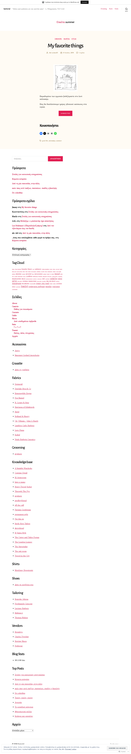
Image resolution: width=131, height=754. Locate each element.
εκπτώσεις (45, 276)
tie (50, 274)
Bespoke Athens (21, 599)
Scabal (17, 435)
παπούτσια (32, 281)
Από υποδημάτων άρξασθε (25, 321)
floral (26, 271)
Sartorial (7, 9)
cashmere (38, 269)
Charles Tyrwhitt (22, 636)
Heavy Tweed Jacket (23, 487)
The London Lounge (23, 542)
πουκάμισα (16, 283)
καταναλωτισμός (29, 278)
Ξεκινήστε (84, 2)
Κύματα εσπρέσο (19, 179)
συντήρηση (18, 286)
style (74, 39)
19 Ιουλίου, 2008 (68, 53)
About (14, 303)
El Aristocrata (20, 477)
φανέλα (48, 286)
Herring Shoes (21, 641)
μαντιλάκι (47, 278)
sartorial (28, 274)
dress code (14, 271)
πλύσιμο (57, 281)
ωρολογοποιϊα (14, 289)
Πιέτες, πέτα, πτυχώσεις (24, 333)
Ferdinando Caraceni (23, 604)
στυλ (13, 287)
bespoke (24, 269)
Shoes (33, 274)
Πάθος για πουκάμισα (23, 309)
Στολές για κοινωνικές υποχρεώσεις (27, 174)
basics (13, 269)
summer (59, 141)
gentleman (39, 271)
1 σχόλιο (81, 53)
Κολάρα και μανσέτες (24, 716)
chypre (51, 269)
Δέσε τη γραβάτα (22, 370)
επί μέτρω (49, 276)
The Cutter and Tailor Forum (27, 537)
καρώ (23, 279)
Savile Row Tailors (22, 523)
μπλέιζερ (53, 278)
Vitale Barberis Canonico (25, 439)
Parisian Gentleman (23, 510)
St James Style (20, 533)
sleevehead (19, 528)
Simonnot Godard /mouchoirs (27, 355)
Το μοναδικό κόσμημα (24, 707)
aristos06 (55, 53)
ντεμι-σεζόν (19, 281)
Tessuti (15, 330)
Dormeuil (19, 384)
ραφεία (54, 283)
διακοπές (40, 276)
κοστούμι (35, 278)
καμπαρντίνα (16, 279)
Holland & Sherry (22, 416)
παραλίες (44, 281)
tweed (57, 274)
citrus (54, 269)
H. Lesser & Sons (22, 402)
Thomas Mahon (21, 617)
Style (111, 9)
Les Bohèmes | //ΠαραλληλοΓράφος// (27, 226)
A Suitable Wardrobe (23, 468)
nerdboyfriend (21, 500)
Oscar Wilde (58, 271)
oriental (54, 271)
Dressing (104, 9)
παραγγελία (39, 281)
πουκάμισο (25, 283)
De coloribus (17, 193)
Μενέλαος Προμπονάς (24, 570)
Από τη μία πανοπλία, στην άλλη (25, 183)
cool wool (57, 269)
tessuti (48, 274)
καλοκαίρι (52, 141)
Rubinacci (19, 613)
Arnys (17, 350)
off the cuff (19, 505)
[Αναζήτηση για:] (29, 159)
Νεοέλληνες (20, 276)
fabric (24, 271)
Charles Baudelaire (45, 269)
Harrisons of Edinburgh (24, 407)
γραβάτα (29, 276)
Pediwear (19, 646)
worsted (15, 276)
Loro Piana (19, 430)
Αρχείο (15, 336)
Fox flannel (19, 398)
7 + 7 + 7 (17, 327)
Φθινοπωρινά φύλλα (23, 711)
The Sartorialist (21, 546)
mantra (67, 39)
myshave (18, 454)
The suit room (21, 551)
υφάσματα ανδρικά (37, 286)
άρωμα (24, 276)
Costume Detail (21, 473)
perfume (13, 274)
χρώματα (56, 286)
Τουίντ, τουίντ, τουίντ (24, 698)
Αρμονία (18, 702)
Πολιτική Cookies (70, 749)
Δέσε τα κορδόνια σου (24, 585)
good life (45, 141)
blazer (30, 269)
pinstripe (18, 274)
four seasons (33, 271)
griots (46, 271)
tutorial (52, 274)
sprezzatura (38, 274)
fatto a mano (20, 482)
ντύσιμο (25, 281)
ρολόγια (59, 283)
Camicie (15, 306)
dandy (61, 269)
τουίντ (24, 286)
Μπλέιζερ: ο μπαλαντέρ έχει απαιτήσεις (37, 221)
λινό (43, 279)
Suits (116, 9)
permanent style (21, 514)
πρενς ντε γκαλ (42, 283)
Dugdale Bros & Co (23, 389)
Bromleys (19, 632)
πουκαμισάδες (33, 283)
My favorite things (65, 46)
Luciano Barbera (22, 608)
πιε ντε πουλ (50, 281)
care (33, 269)
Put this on (19, 519)
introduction (49, 271)
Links (14, 315)
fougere (29, 271)
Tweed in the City (22, 556)
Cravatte (15, 312)
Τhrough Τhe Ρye (22, 491)
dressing (58, 39)
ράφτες (51, 283)
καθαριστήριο (55, 276)
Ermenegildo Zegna (23, 393)
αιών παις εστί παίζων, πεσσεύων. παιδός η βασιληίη (34, 188)
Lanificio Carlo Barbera (24, 425)
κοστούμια (39, 278)
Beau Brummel (18, 269)
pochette (23, 274)
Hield (17, 412)
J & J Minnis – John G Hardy (26, 421)
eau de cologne (19, 271)
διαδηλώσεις (35, 276)
